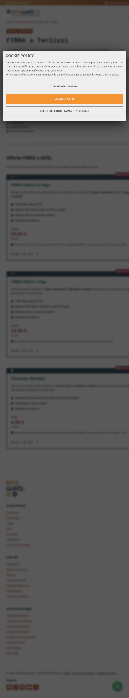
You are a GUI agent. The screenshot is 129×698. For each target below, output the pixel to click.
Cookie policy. (111, 74)
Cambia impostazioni (64, 86)
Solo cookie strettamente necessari (64, 111)
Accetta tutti (64, 98)
